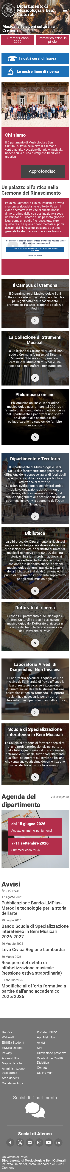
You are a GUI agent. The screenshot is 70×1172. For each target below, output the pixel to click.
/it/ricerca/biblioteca (35, 591)
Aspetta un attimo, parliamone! (31, 830)
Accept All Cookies (35, 256)
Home (65, 10)
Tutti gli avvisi (10, 890)
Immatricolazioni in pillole (52, 39)
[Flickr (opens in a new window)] (30, 1142)
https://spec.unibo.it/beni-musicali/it (35, 777)
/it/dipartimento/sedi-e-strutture (35, 320)
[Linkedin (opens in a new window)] (58, 1142)
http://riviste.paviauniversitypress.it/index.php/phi (35, 437)
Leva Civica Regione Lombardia (33, 949)
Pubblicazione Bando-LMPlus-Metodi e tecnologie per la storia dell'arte (33, 908)
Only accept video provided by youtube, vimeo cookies (35, 249)
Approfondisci (43, 171)
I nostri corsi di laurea (37, 58)
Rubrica (7, 1032)
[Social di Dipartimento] (35, 1110)
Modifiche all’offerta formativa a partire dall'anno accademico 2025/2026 (33, 991)
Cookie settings (12, 1083)
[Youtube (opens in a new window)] (49, 1142)
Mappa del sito (12, 1063)
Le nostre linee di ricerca (38, 71)
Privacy (7, 1053)
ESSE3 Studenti (13, 1042)
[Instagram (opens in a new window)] (39, 1142)
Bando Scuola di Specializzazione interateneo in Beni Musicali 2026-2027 (35, 931)
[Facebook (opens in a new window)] (10, 1142)
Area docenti (10, 1078)
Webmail (8, 1037)
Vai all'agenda (60, 797)
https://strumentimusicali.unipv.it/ (35, 378)
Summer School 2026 (17, 39)
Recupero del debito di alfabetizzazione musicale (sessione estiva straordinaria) (31, 968)
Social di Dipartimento (35, 1097)
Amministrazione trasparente (13, 1070)
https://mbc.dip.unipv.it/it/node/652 (35, 712)
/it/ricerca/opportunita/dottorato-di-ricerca (35, 643)
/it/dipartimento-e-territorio (35, 516)
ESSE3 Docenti (12, 1047)
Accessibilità (10, 1058)
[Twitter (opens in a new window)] (20, 1142)
